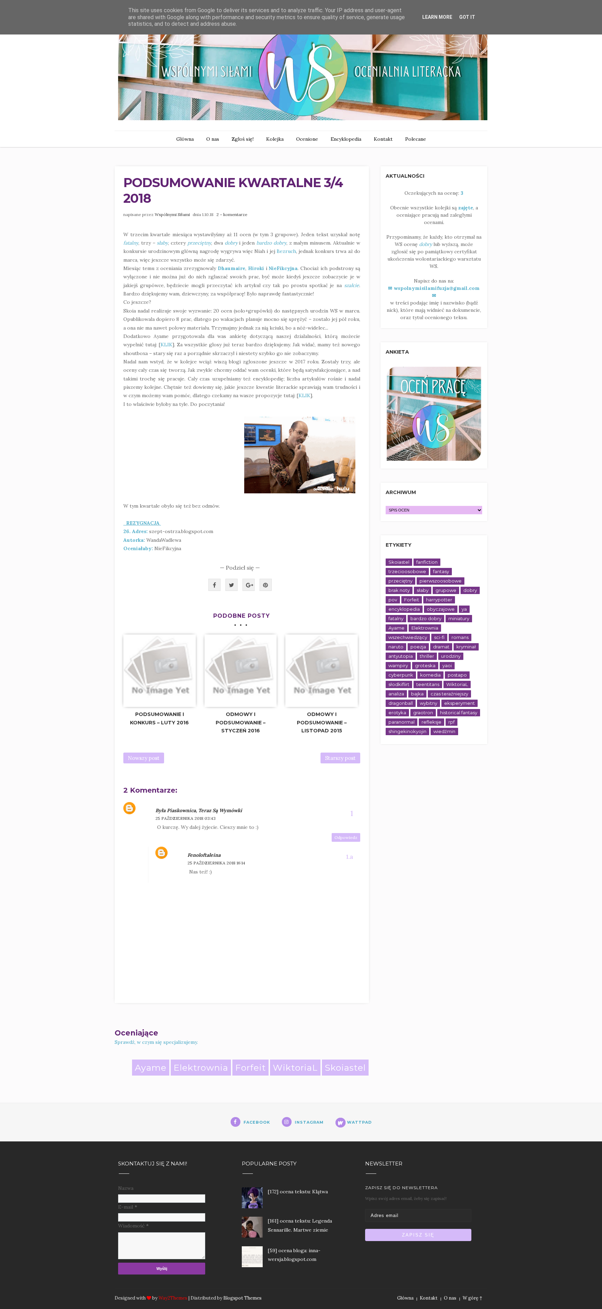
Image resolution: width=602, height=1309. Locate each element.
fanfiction (427, 562)
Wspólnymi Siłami (172, 214)
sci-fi (439, 637)
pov (392, 599)
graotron (423, 712)
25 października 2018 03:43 (185, 818)
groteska (425, 665)
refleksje (431, 722)
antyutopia (400, 656)
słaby (423, 590)
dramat (441, 646)
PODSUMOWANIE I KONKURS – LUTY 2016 (159, 718)
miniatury (458, 618)
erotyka (397, 712)
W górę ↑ (472, 1298)
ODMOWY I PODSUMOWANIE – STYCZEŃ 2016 (240, 722)
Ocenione (307, 139)
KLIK (166, 344)
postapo (457, 675)
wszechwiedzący (407, 637)
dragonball (400, 703)
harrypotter (439, 599)
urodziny (451, 656)
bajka (417, 693)
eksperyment (459, 703)
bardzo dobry (425, 618)
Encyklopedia (346, 139)
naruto (395, 646)
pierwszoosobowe (440, 581)
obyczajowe (441, 609)
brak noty (399, 590)
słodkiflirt (398, 684)
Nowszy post (144, 758)
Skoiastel (345, 1067)
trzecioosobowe (407, 571)
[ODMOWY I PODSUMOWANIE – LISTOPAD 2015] (321, 670)
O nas (212, 139)
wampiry (398, 665)
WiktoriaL (295, 1067)
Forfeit (250, 1067)
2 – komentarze (231, 214)
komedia (430, 675)
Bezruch (286, 251)
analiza (396, 693)
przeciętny (400, 581)
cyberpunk (400, 675)
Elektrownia (200, 1067)
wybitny (428, 703)
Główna (185, 139)
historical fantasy (458, 712)
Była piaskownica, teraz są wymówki (198, 810)
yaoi (447, 665)
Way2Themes (173, 1298)
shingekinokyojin (407, 731)
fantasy (441, 571)
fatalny (395, 618)
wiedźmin (444, 731)
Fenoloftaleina (204, 855)
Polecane (415, 139)
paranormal (401, 722)
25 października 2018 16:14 (216, 862)
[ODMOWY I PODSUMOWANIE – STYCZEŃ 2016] (240, 670)
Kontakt (383, 139)
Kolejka (275, 139)
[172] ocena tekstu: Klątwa (298, 1191)
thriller (427, 656)
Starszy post (340, 758)
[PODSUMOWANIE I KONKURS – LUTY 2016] (159, 670)
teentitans (427, 684)
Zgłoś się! (243, 139)
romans (460, 637)
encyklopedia (404, 609)
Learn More (437, 17)
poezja (418, 646)
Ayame (151, 1067)
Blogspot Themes (242, 1298)
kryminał (466, 646)
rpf (451, 722)
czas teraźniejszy (449, 693)
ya (464, 609)
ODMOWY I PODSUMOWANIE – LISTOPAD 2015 (322, 722)
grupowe (445, 590)
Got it (467, 17)
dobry (470, 590)
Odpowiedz (345, 837)
